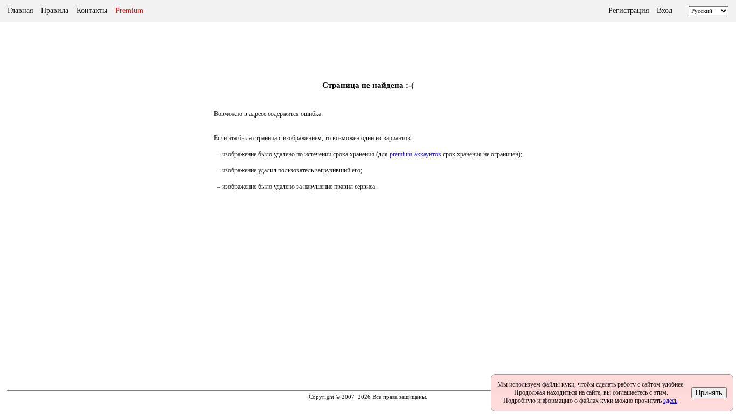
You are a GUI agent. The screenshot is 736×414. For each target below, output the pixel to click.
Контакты (92, 10)
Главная (20, 10)
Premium (129, 10)
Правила (54, 10)
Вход (664, 10)
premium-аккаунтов (415, 154)
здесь (670, 400)
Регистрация (628, 10)
